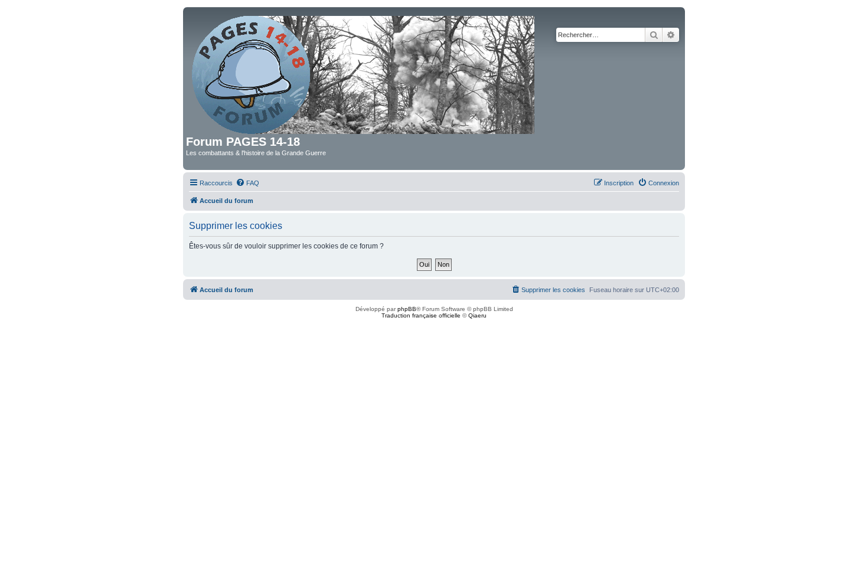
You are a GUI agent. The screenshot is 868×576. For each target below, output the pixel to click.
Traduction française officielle (421, 315)
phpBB (406, 309)
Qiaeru (477, 315)
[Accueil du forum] (364, 72)
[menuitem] (247, 183)
